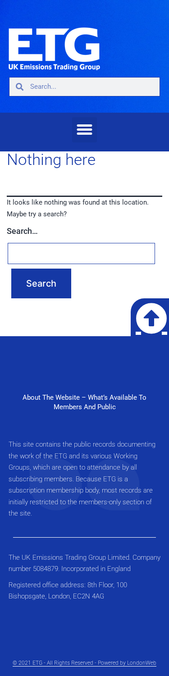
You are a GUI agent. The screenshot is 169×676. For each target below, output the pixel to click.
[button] (84, 129)
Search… (22, 231)
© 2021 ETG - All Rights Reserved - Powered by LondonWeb (84, 663)
